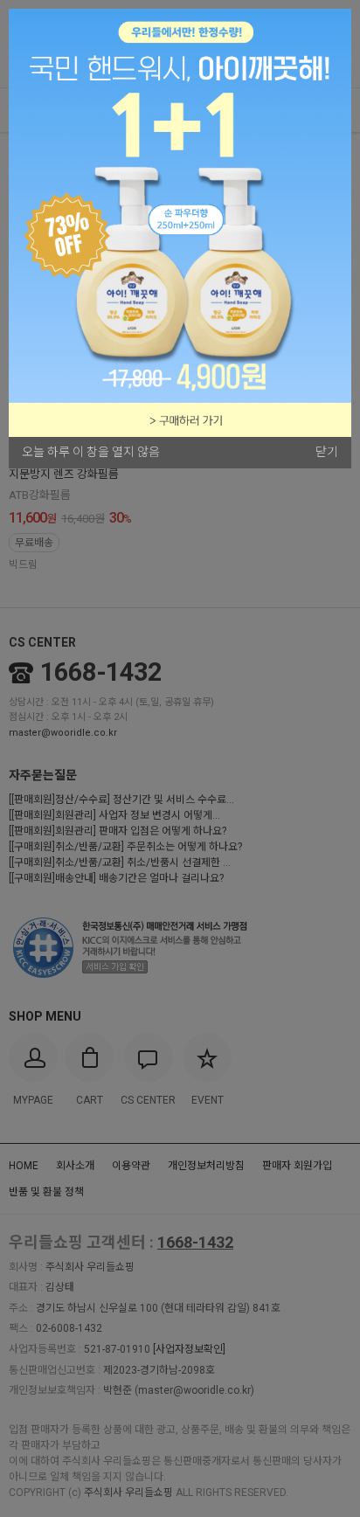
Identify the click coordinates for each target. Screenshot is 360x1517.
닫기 (326, 452)
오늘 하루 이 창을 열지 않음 (91, 452)
